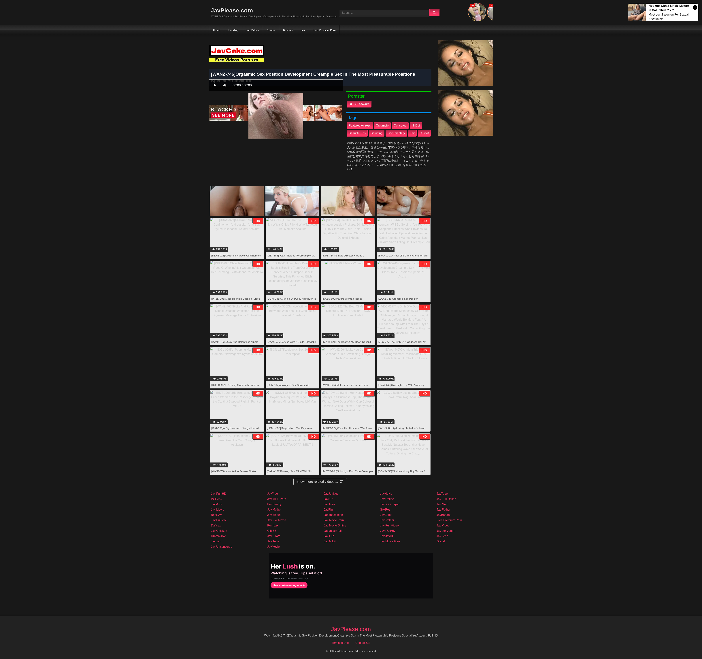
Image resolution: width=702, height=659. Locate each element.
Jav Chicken (219, 530)
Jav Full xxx (218, 520)
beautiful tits (357, 133)
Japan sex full (333, 530)
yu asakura (361, 104)
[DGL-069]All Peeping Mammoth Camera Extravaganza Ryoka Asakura (235, 387)
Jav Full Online (446, 499)
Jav (303, 30)
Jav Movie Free (390, 541)
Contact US (362, 642)
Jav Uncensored (221, 546)
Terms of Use (340, 642)
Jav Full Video (389, 525)
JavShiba (386, 514)
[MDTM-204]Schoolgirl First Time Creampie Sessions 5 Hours (347, 473)
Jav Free (329, 504)
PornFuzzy (274, 504)
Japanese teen (333, 514)
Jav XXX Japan (390, 504)
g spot (424, 133)
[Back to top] (690, 648)
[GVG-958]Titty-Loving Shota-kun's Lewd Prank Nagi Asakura (401, 430)
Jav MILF (330, 541)
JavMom (216, 504)
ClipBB (272, 530)
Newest (271, 30)
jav (412, 133)
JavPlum (329, 509)
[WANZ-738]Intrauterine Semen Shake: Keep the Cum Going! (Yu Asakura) (233, 473)
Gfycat (441, 541)
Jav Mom (442, 504)
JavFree (272, 493)
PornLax (272, 525)
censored (400, 125)
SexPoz (385, 509)
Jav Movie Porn (334, 520)
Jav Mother (274, 509)
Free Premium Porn (324, 30)
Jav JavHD (387, 536)
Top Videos (252, 30)
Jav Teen (442, 536)
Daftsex (216, 525)
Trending (233, 30)
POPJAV (216, 499)
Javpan (215, 541)
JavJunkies (331, 493)
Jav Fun (329, 536)
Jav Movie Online (335, 525)
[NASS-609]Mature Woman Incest (342, 298)
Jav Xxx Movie (276, 520)
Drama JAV (218, 536)
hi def (416, 125)
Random (288, 30)
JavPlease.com (232, 10)
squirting (376, 133)
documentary (396, 133)
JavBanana (444, 514)
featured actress (360, 125)
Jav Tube (273, 541)
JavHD (328, 499)
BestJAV (216, 514)
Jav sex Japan (446, 530)
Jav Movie (217, 509)
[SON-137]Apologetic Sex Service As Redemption (288, 387)
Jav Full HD (218, 493)
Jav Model (274, 514)
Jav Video (443, 525)
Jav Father (443, 509)
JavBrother (387, 520)
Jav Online (387, 499)
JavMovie (273, 546)
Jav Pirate (273, 536)
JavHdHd (386, 493)
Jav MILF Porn (276, 499)
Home (216, 30)
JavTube (442, 493)
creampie (382, 125)
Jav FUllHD (387, 530)
